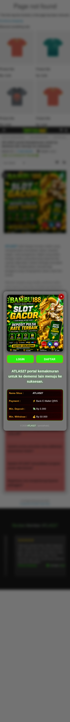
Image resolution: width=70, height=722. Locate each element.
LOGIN (20, 359)
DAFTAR (49, 359)
